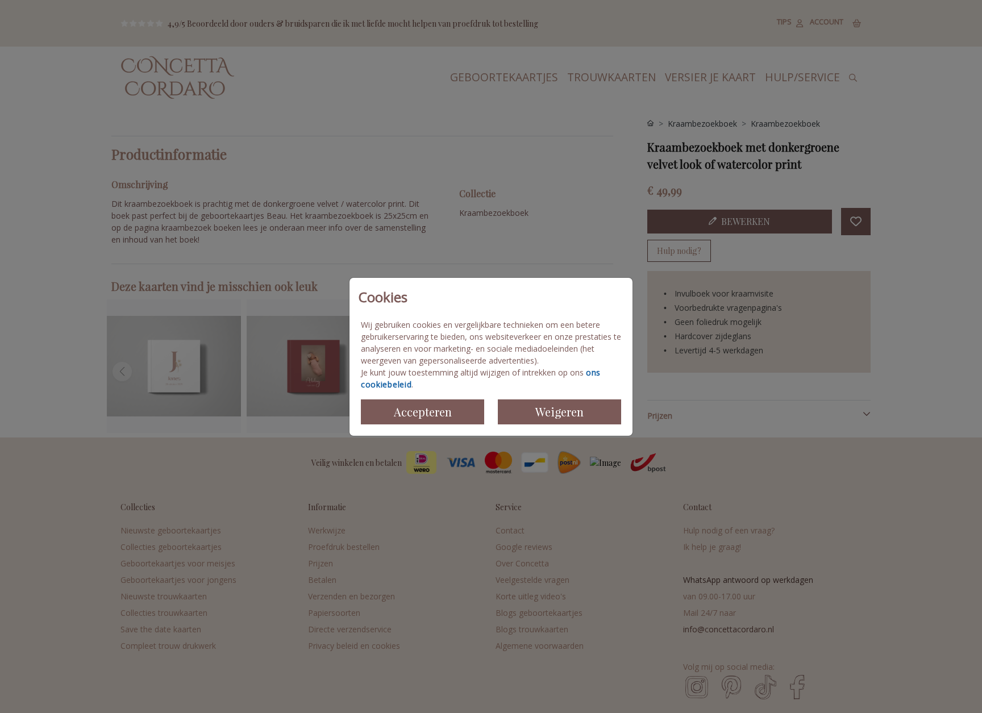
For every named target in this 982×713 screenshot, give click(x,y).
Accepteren (423, 411)
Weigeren (559, 411)
